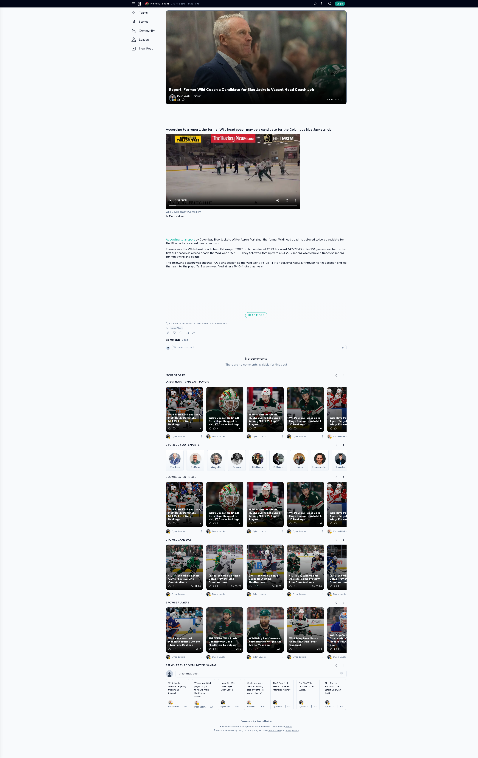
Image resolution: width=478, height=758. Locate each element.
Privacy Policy (292, 730)
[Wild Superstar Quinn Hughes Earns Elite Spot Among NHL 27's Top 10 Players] (265, 409)
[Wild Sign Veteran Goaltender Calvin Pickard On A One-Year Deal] (345, 630)
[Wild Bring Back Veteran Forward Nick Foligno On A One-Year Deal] (265, 630)
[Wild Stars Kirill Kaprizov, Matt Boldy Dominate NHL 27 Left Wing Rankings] (184, 409)
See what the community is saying (191, 665)
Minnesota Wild (218, 323)
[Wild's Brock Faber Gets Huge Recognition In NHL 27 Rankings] (305, 409)
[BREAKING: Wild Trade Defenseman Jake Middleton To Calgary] (224, 630)
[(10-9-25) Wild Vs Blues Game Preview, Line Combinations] (345, 567)
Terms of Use (274, 730)
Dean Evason (201, 323)
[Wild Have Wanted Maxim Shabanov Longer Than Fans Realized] (184, 630)
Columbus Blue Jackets (180, 323)
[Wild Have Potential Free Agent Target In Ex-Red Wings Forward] (345, 409)
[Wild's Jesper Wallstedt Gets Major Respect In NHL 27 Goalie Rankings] (224, 409)
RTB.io (288, 726)
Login (340, 3)
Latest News (176, 328)
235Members (178, 3)
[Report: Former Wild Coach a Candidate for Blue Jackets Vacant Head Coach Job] (256, 57)
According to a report (180, 239)
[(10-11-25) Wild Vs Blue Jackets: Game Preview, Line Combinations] (305, 567)
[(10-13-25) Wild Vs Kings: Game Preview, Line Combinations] (224, 567)
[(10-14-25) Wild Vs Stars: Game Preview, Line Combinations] (184, 567)
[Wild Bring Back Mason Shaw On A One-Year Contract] (305, 630)
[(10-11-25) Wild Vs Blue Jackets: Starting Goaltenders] (265, 567)
